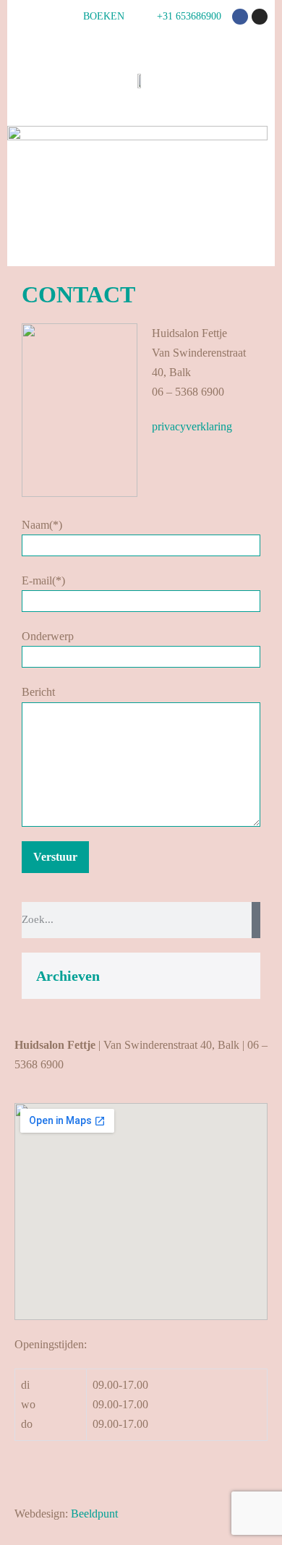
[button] (262, 244)
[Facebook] (240, 17)
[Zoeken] (256, 920)
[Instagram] (260, 17)
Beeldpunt (94, 1513)
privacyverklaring (192, 426)
